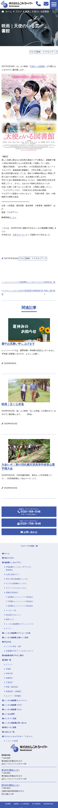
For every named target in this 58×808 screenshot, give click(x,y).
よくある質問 (9, 714)
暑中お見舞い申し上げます (18, 343)
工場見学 (9, 682)
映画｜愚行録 (49, 291)
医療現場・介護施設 (13, 691)
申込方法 (7, 642)
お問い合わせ (30, 532)
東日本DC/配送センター (11, 770)
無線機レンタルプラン (12, 562)
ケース (8, 628)
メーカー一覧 (11, 610)
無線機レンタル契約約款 (21, 804)
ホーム (8, 11)
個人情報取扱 (36, 804)
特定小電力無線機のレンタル (17, 579)
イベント (9, 664)
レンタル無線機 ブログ (13, 705)
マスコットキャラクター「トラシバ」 (18, 736)
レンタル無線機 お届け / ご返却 (16, 637)
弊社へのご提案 (10, 727)
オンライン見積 (10, 718)
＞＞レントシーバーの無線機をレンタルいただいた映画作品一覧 (28, 282)
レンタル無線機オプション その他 (17, 633)
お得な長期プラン (12, 574)
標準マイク (10, 619)
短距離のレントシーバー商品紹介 (20, 597)
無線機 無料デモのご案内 (14, 655)
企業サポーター (19, 235)
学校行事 (9, 673)
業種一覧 (7, 660)
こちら (13, 217)
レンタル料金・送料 (13, 646)
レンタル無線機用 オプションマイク (20, 624)
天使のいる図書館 (37, 66)
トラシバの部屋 (12, 741)
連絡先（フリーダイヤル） (30, 511)
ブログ (18, 11)
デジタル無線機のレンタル (16, 583)
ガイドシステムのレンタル (16, 588)
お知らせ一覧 (9, 732)
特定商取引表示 (48, 804)
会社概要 (8, 804)
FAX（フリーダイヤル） (30, 523)
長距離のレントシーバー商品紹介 (20, 606)
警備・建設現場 (12, 687)
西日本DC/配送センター (11, 785)
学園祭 (8, 669)
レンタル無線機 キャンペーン (15, 700)
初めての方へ (9, 558)
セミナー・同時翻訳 (13, 696)
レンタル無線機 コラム (13, 709)
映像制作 (9, 678)
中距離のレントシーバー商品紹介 (20, 601)
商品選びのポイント (13, 615)
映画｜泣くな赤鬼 (13, 404)
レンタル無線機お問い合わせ (15, 723)
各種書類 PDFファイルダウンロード (20, 651)
